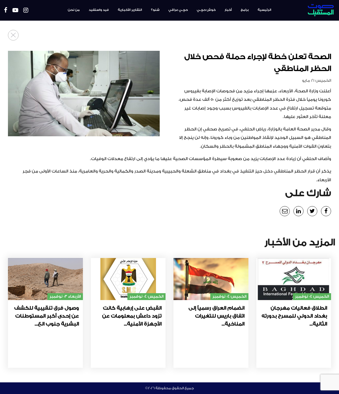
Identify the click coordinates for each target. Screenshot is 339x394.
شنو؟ (155, 10)
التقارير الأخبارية (130, 10)
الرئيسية (264, 10)
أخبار (228, 10)
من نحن (74, 10)
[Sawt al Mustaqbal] (307, 10)
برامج (245, 10)
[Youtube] (15, 10)
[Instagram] (25, 10)
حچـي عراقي (178, 10)
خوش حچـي (206, 10)
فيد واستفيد (99, 10)
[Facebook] (5, 10)
